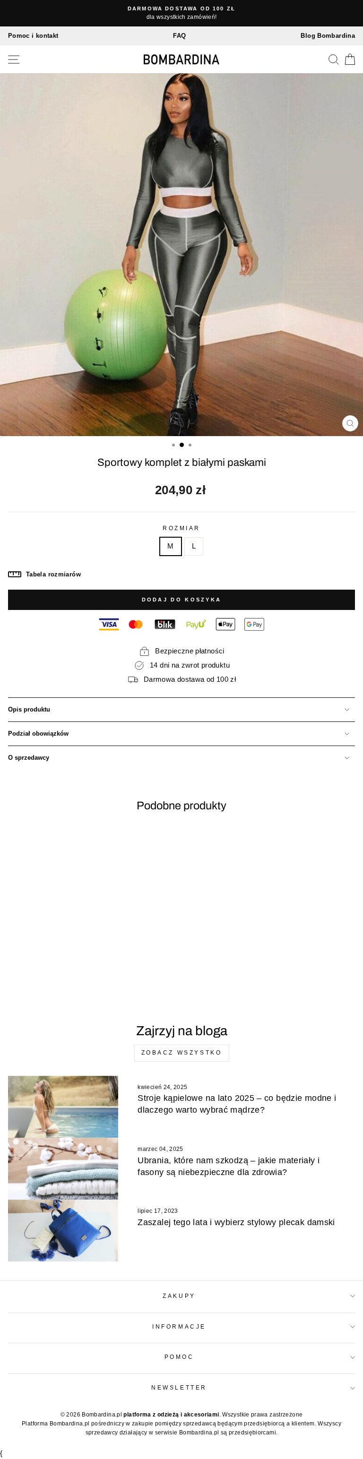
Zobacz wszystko (181, 1052)
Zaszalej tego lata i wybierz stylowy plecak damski (236, 1222)
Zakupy (179, 1296)
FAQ (179, 35)
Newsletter (179, 1387)
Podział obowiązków (38, 733)
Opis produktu (29, 709)
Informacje (179, 1326)
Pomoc (179, 1357)
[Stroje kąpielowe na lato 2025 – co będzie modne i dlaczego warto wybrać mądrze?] (63, 1107)
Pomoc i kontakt (33, 35)
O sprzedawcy (28, 758)
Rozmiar (181, 528)
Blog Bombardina (328, 35)
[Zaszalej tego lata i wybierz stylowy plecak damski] (63, 1231)
